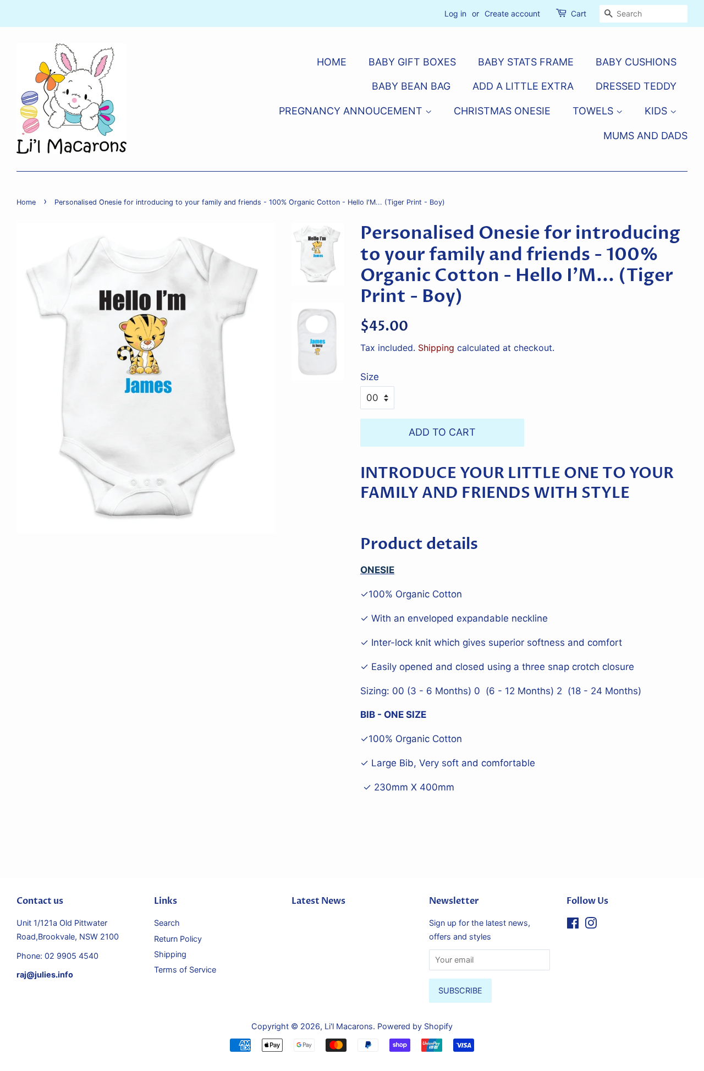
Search (167, 922)
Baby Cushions (636, 62)
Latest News (318, 901)
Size (369, 376)
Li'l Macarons (348, 1026)
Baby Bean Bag (411, 86)
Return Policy (178, 938)
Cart (578, 13)
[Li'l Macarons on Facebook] (572, 925)
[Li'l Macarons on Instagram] (591, 925)
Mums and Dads (645, 135)
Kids (657, 111)
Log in (455, 13)
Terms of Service (185, 969)
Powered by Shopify (415, 1026)
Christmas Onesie (502, 111)
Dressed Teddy (636, 86)
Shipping (436, 347)
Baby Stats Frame (526, 62)
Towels (594, 111)
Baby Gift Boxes (412, 62)
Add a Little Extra (523, 86)
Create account (512, 13)
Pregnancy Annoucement (352, 111)
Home (331, 62)
